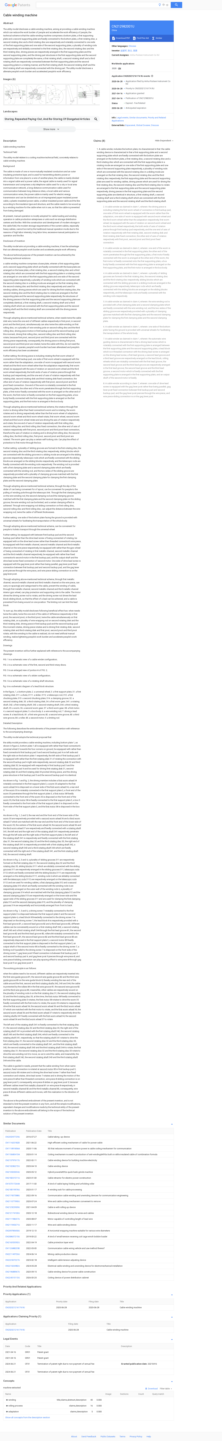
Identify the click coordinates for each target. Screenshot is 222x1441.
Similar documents (138, 117)
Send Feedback (88, 1436)
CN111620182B (12, 1142)
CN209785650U (12, 1230)
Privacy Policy (136, 1436)
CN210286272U (12, 1166)
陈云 (130, 50)
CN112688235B (12, 1248)
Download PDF (123, 38)
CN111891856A (12, 1148)
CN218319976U (12, 1189)
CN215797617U (12, 1160)
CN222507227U (12, 1260)
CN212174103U (12, 1213)
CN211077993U (12, 1201)
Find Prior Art (142, 38)
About (74, 1436)
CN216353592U (12, 1242)
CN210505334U (12, 1172)
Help (149, 1436)
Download (152, 1388)
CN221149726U (12, 1254)
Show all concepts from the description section (27, 1417)
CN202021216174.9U (15, 1307)
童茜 (135, 50)
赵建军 (124, 50)
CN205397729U (12, 1137)
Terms (122, 1436)
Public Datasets (108, 1436)
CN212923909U (12, 1207)
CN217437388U (12, 1195)
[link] (10, 1400)
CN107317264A (12, 1184)
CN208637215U (12, 1236)
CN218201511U (12, 1178)
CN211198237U (12, 1219)
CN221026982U (12, 1266)
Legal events (122, 117)
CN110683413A (12, 1154)
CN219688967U (12, 1272)
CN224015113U (12, 1277)
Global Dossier (143, 125)
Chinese (132, 46)
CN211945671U (12, 1225)
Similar (158, 38)
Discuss (155, 125)
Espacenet (130, 125)
